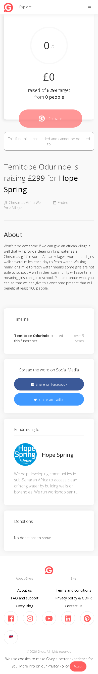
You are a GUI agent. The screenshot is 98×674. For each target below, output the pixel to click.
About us (24, 590)
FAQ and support (24, 598)
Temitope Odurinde (32, 335)
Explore (25, 7)
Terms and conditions (73, 590)
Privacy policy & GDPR (73, 598)
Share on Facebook (51, 384)
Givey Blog (24, 605)
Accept (78, 666)
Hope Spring (58, 454)
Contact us (73, 605)
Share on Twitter (51, 399)
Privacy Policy (58, 666)
